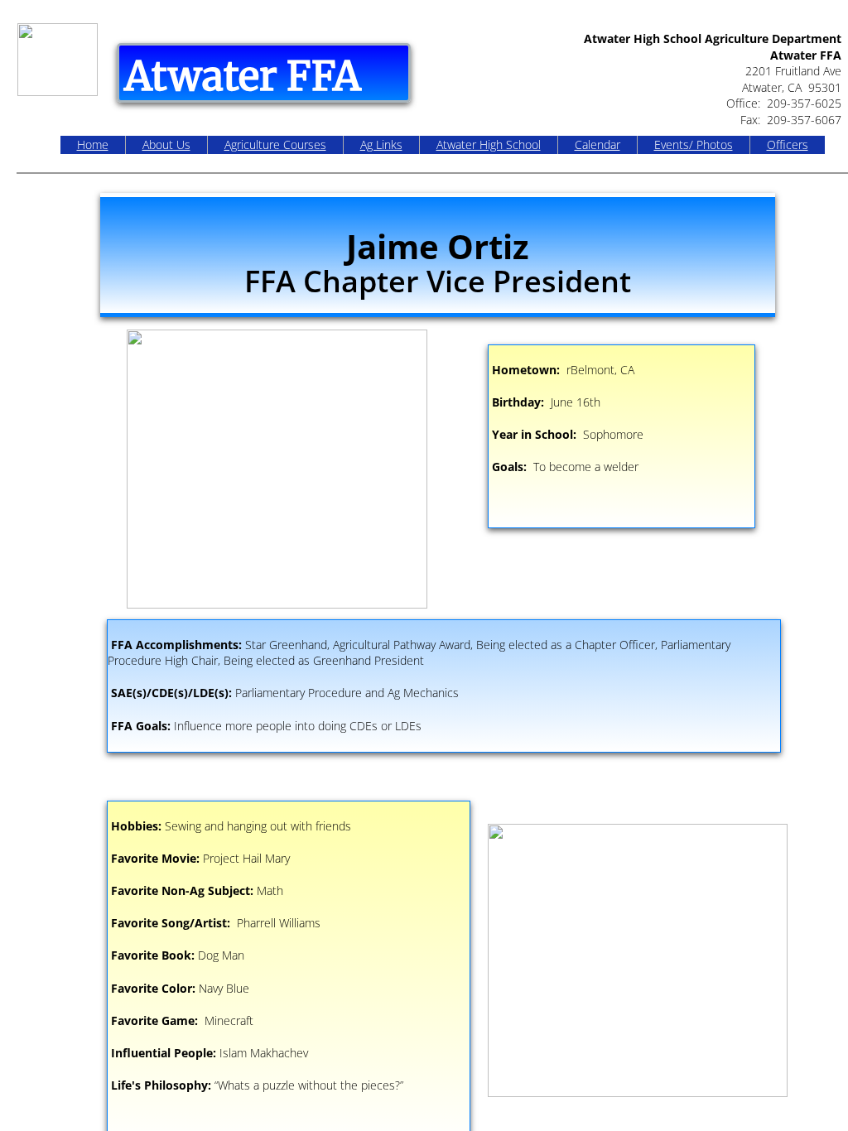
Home (92, 144)
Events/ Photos (693, 144)
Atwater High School (488, 144)
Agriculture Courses (275, 144)
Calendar (597, 144)
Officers (787, 144)
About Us (166, 144)
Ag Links (381, 144)
